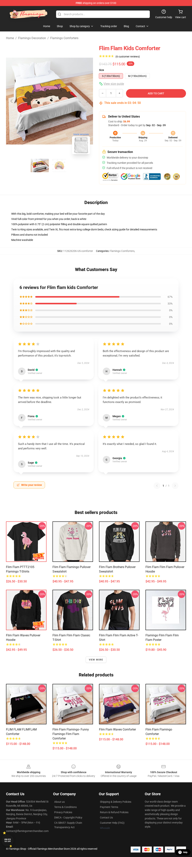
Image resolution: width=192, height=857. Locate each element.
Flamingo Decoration (32, 38)
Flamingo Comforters (64, 38)
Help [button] (185, 852)
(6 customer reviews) (128, 56)
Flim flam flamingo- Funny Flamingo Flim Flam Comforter (70, 734)
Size (101, 70)
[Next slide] (87, 101)
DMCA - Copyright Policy (68, 817)
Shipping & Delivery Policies (115, 801)
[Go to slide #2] (59, 165)
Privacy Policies (63, 812)
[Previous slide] (12, 101)
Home (10, 38)
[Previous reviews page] (157, 485)
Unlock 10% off (7, 840)
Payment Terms (109, 807)
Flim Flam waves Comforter (117, 729)
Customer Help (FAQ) (112, 822)
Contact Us (106, 817)
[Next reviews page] (175, 485)
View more (96, 659)
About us (59, 801)
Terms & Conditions (65, 807)
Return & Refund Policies (114, 812)
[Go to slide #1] (40, 165)
